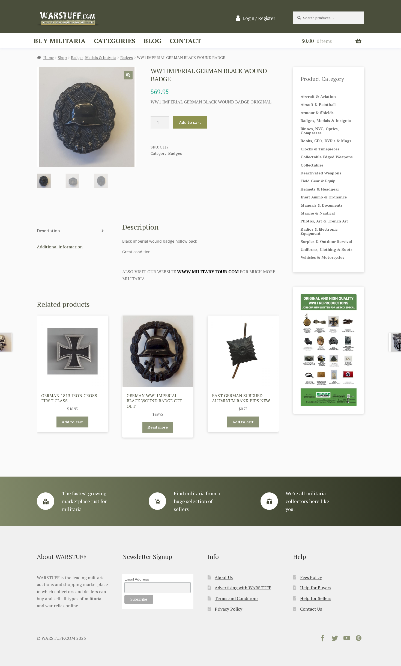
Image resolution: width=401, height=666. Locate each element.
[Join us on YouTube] (346, 639)
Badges (126, 57)
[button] (128, 75)
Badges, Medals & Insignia (93, 57)
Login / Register (259, 18)
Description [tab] (48, 231)
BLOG (152, 40)
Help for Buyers (315, 588)
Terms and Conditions (236, 598)
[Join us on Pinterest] (358, 639)
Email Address (136, 579)
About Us (224, 577)
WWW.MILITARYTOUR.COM (208, 272)
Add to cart (190, 122)
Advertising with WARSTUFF (243, 588)
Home (48, 57)
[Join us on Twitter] (334, 639)
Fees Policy (311, 577)
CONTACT (185, 40)
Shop (62, 57)
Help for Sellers (315, 598)
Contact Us (311, 609)
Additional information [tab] (60, 247)
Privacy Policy (228, 609)
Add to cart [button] (72, 421)
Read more (158, 427)
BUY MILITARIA (60, 40)
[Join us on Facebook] (322, 639)
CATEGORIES (114, 40)
